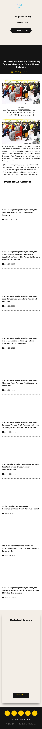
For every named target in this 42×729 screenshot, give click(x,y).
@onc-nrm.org (23, 719)
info (14, 719)
